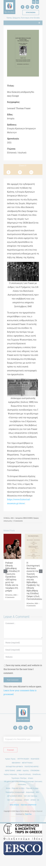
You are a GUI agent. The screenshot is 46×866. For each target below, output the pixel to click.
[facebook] (22, 7)
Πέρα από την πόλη (18, 788)
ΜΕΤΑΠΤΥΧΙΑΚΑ (27, 763)
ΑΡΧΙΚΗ (26, 800)
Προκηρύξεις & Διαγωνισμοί (15, 792)
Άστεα (8, 788)
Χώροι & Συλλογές (25, 774)
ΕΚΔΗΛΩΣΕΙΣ (35, 759)
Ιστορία (30, 778)
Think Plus (28, 814)
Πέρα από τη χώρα (32, 788)
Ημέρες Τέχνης (10, 759)
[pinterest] (32, 7)
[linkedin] (37, 7)
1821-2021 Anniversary (14, 800)
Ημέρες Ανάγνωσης (10, 774)
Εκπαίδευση (37, 774)
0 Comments (18, 521)
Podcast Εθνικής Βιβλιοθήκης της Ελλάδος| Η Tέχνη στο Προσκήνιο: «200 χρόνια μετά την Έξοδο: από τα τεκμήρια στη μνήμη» (12, 576)
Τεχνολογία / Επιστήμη (18, 778)
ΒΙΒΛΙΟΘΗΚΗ (28, 518)
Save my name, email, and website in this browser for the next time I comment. (23, 669)
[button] (5, 571)
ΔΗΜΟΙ (19, 770)
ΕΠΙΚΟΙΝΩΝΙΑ (35, 770)
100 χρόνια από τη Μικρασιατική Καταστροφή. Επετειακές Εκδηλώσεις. (23, 783)
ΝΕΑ (37, 792)
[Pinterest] (20, 172)
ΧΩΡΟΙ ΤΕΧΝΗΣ (10, 770)
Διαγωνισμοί (30, 792)
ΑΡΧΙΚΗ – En (35, 800)
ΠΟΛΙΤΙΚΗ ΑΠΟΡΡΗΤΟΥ (28, 805)
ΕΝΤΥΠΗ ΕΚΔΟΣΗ (23, 759)
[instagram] (27, 7)
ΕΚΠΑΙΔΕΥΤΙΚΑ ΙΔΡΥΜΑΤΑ (14, 767)
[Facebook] (8, 172)
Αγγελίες (26, 770)
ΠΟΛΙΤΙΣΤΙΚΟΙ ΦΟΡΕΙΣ (32, 767)
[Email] (31, 172)
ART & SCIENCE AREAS (14, 796)
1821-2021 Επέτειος (30, 796)
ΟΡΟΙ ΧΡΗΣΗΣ (14, 805)
